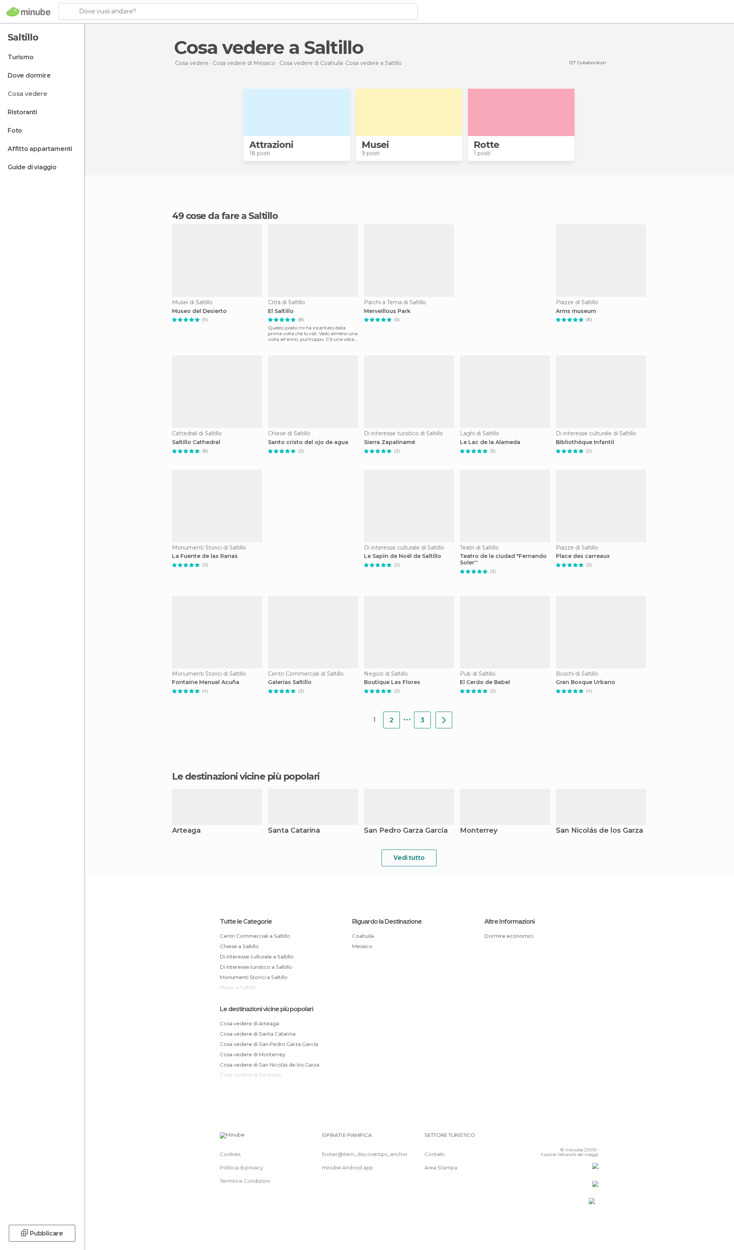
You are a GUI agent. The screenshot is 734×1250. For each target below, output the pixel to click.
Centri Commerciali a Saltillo (255, 936)
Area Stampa (440, 1167)
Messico (362, 946)
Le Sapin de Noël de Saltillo (402, 556)
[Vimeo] (580, 1138)
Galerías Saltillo (290, 682)
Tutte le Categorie (246, 921)
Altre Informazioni (509, 921)
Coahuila (363, 936)
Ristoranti (22, 112)
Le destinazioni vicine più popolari (246, 776)
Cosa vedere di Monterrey (252, 1054)
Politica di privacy (241, 1167)
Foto (15, 130)
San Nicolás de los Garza (599, 831)
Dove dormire (29, 75)
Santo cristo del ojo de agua (308, 442)
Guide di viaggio (32, 167)
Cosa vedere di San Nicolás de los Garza (269, 1065)
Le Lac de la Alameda (490, 442)
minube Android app (347, 1167)
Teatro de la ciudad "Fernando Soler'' (503, 559)
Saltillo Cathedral (196, 442)
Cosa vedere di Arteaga (249, 1023)
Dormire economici (508, 936)
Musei (375, 144)
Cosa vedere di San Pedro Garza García (269, 1044)
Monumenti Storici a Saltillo (253, 977)
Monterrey (478, 831)
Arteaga (186, 831)
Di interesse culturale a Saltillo (257, 956)
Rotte (486, 144)
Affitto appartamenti (40, 148)
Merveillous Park (387, 311)
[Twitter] (567, 1138)
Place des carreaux (583, 556)
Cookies (230, 1154)
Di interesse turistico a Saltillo (256, 967)
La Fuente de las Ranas (205, 556)
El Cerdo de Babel (485, 682)
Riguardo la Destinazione (387, 921)
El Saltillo (281, 311)
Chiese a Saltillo (239, 946)
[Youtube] (592, 1138)
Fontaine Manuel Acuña (205, 682)
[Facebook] (554, 1138)
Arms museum (576, 311)
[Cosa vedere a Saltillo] (443, 720)
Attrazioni (271, 144)
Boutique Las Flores (392, 682)
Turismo (21, 57)
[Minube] (28, 11)
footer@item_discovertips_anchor (365, 1154)
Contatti (434, 1154)
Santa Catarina (294, 831)
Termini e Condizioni (245, 1181)
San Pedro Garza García (406, 831)
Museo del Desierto (199, 311)
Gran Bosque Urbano (585, 682)
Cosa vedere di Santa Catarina (258, 1034)
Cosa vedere (27, 93)
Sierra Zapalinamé (389, 442)
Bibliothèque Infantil (585, 442)
